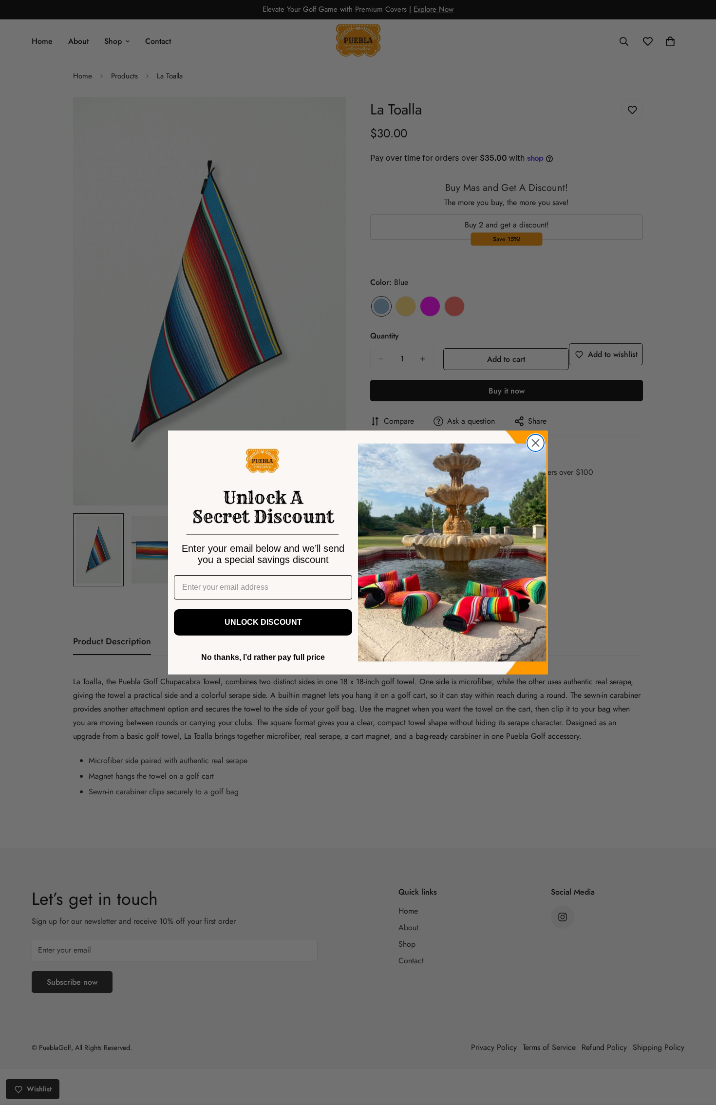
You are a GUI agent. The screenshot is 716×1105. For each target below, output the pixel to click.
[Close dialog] (535, 442)
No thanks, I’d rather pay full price (263, 657)
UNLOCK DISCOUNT (263, 622)
